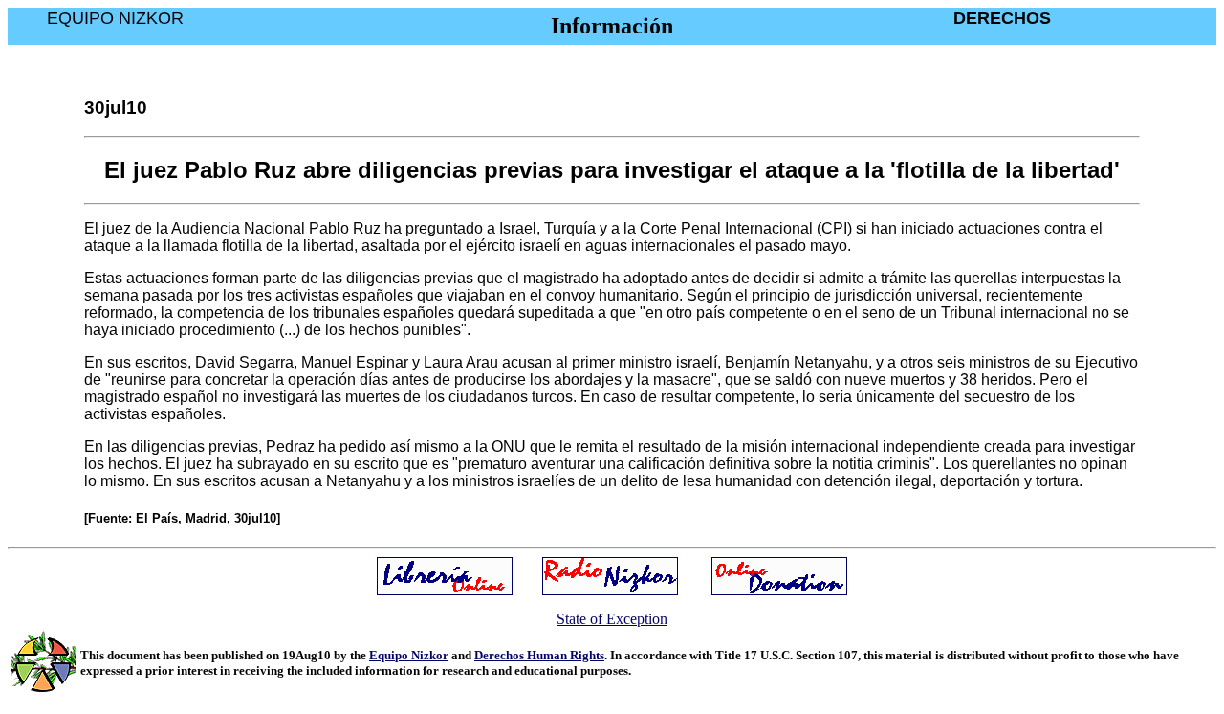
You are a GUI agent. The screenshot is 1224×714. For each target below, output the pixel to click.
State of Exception (612, 619)
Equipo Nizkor (408, 655)
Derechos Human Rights (539, 655)
